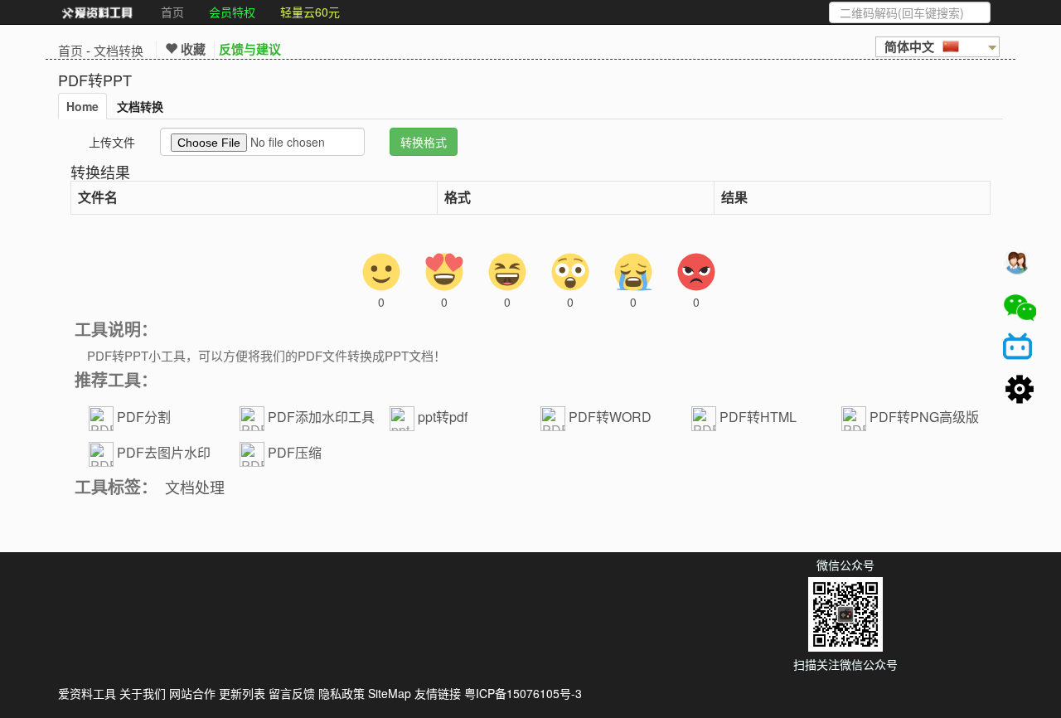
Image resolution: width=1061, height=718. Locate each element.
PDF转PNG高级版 (924, 416)
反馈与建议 (250, 49)
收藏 (191, 49)
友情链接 (437, 693)
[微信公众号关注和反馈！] (1019, 307)
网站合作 (192, 693)
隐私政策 (341, 693)
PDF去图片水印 (164, 452)
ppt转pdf (443, 416)
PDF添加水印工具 (321, 416)
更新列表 (242, 693)
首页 (172, 11)
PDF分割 (144, 416)
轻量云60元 (310, 11)
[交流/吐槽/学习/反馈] (1019, 266)
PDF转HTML (758, 416)
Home (82, 106)
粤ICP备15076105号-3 (523, 693)
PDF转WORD (610, 416)
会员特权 (232, 11)
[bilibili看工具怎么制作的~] (1019, 349)
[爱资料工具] (97, 12)
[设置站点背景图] (1019, 390)
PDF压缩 (295, 452)
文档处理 (195, 486)
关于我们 (142, 693)
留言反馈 (292, 693)
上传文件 (112, 141)
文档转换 (118, 50)
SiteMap (389, 693)
